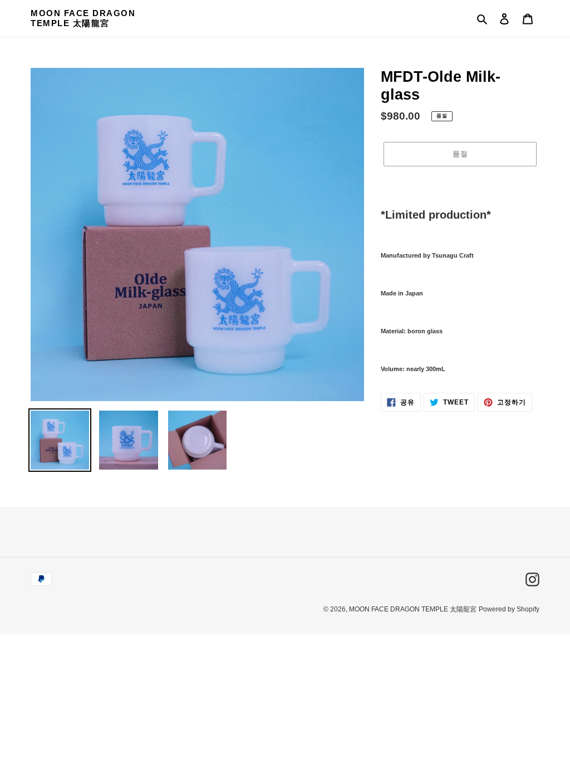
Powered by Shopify (509, 609)
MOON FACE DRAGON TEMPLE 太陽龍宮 (83, 18)
